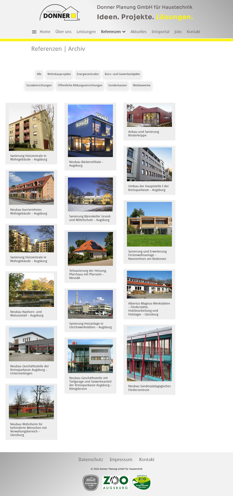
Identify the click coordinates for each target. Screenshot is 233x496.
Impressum (121, 459)
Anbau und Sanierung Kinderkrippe (143, 133)
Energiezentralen (88, 74)
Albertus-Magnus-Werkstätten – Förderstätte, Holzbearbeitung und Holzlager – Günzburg (149, 309)
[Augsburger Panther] (91, 483)
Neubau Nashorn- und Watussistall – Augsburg (26, 313)
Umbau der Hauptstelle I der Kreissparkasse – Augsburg (148, 188)
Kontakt (193, 31)
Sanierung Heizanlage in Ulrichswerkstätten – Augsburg (90, 325)
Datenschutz (90, 459)
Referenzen (111, 31)
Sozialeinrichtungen (39, 85)
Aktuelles (139, 31)
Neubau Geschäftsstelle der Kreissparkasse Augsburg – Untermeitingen (29, 370)
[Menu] (34, 31)
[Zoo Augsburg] (114, 483)
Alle (39, 74)
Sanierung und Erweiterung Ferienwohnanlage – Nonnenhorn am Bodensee (147, 255)
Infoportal (160, 31)
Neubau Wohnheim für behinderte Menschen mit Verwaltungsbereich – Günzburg (28, 430)
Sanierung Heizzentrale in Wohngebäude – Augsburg (28, 157)
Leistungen (86, 31)
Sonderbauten (117, 85)
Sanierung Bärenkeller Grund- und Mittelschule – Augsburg (90, 218)
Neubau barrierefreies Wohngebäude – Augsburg (28, 211)
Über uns (63, 31)
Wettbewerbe (141, 85)
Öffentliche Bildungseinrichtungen (80, 85)
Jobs (178, 31)
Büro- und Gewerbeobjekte (122, 74)
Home (45, 31)
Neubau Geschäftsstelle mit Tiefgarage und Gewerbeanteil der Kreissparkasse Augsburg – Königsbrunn (90, 383)
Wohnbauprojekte (59, 74)
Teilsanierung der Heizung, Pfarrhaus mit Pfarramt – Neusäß (88, 274)
